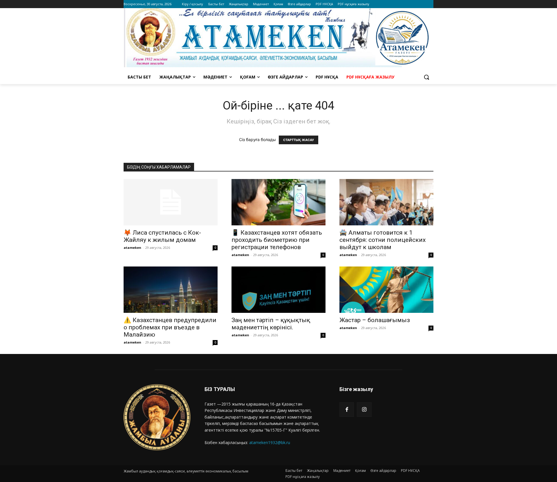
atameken (132, 247)
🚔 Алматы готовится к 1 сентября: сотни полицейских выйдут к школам (382, 240)
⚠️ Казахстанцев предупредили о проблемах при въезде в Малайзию (170, 327)
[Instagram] (364, 409)
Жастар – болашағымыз (374, 320)
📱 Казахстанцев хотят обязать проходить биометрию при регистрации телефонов (277, 240)
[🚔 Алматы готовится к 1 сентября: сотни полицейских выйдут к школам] (386, 202)
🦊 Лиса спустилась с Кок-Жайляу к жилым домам (162, 236)
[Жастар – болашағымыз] (386, 289)
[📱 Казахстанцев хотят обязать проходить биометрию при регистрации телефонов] (278, 202)
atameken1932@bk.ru (269, 442)
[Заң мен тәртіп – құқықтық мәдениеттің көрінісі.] (278, 289)
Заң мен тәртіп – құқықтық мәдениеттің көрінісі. (271, 324)
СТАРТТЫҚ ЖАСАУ (298, 140)
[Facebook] (346, 409)
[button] (426, 77)
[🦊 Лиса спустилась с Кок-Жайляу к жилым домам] (171, 202)
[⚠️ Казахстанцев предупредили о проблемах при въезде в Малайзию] (171, 289)
